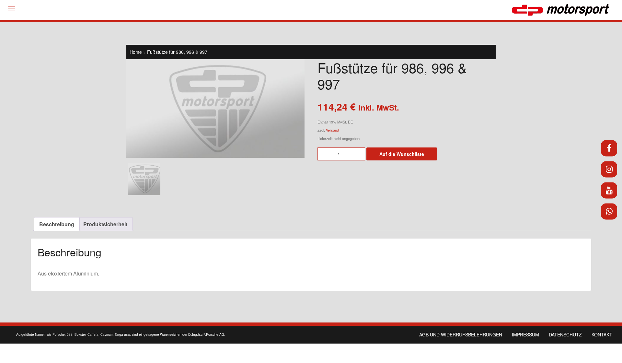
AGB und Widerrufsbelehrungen (460, 334)
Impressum (525, 334)
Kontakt (602, 334)
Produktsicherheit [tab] (105, 224)
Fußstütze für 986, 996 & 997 (177, 52)
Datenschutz (565, 334)
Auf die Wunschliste (401, 154)
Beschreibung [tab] (56, 224)
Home (136, 52)
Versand (332, 130)
